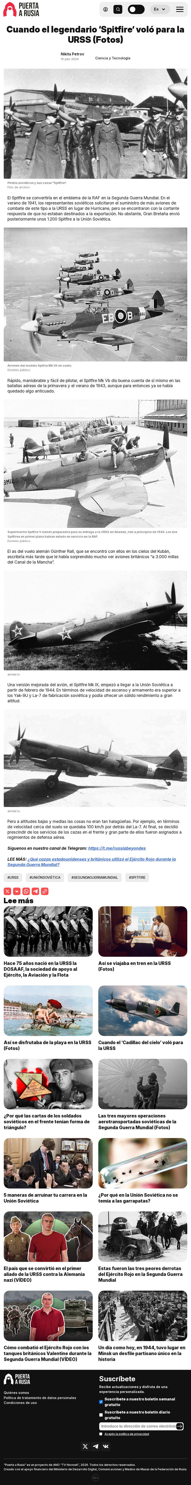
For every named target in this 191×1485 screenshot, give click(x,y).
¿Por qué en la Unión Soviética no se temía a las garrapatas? (138, 1198)
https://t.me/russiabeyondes (117, 848)
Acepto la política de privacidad (127, 1434)
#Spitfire (137, 877)
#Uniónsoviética (45, 877)
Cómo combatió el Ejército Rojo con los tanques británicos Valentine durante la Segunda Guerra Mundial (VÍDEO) (48, 1353)
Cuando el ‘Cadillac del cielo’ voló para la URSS (140, 1045)
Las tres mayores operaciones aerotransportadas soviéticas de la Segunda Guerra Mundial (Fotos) (137, 1121)
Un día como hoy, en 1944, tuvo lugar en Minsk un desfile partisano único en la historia (141, 1353)
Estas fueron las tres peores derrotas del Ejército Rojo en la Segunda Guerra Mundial (140, 1274)
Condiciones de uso (20, 1403)
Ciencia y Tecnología (112, 58)
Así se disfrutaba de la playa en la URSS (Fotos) (47, 1045)
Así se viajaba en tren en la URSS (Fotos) (134, 966)
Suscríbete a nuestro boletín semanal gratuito (140, 1402)
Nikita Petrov (72, 54)
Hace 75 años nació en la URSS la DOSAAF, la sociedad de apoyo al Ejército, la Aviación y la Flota (40, 969)
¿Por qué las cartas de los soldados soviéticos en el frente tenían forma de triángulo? (47, 1121)
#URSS (12, 877)
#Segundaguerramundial (95, 877)
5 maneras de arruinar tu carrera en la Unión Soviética (45, 1198)
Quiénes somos (16, 1393)
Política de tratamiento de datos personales (40, 1398)
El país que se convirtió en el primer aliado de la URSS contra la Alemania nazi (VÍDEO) (44, 1274)
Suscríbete (117, 1378)
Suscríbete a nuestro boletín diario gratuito (137, 1415)
